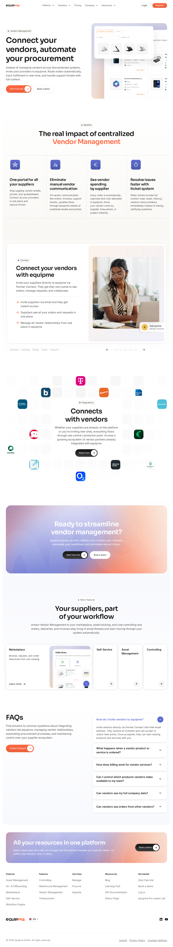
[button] (48, 5)
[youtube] (166, 919)
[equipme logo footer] (15, 919)
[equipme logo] (13, 6)
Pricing (77, 5)
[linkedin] (161, 919)
